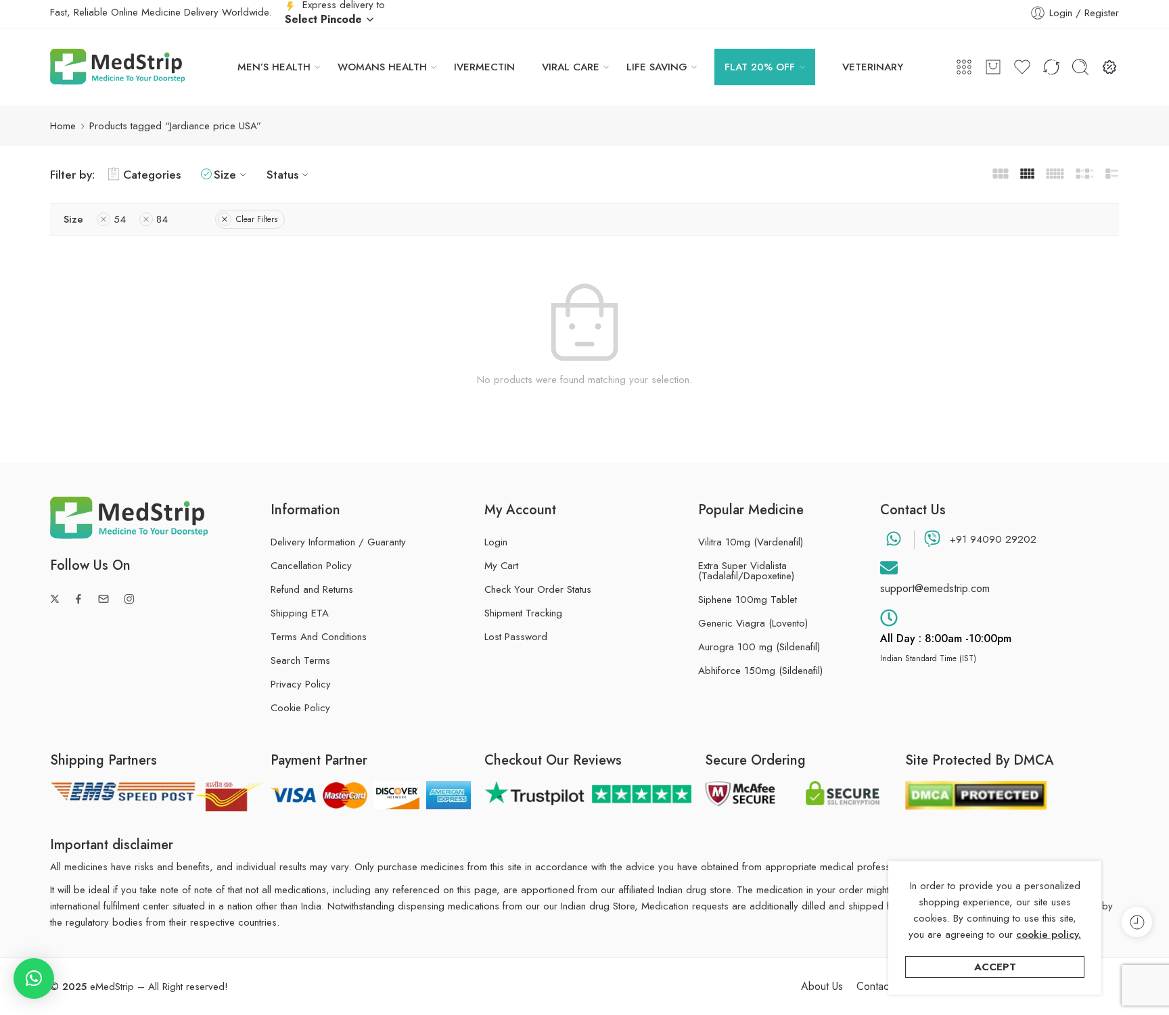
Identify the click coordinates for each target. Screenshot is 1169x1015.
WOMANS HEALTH (382, 67)
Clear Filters (256, 219)
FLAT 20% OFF (760, 67)
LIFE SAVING (656, 67)
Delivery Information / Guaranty (338, 542)
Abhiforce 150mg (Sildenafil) (760, 671)
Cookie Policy (300, 707)
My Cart (501, 565)
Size (225, 174)
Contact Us (881, 986)
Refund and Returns (312, 589)
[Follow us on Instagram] (129, 599)
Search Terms (300, 660)
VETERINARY (872, 67)
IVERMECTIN (484, 67)
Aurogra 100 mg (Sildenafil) (759, 647)
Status (282, 174)
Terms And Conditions (319, 636)
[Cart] (993, 67)
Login (495, 542)
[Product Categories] (964, 67)
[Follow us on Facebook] (78, 598)
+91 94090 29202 (993, 539)
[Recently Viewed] (1137, 922)
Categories (152, 174)
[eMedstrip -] (117, 67)
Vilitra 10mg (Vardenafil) (750, 542)
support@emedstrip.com (935, 588)
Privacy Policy (301, 684)
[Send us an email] (103, 599)
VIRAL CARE (570, 67)
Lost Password (515, 636)
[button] (34, 978)
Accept (995, 967)
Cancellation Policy (311, 565)
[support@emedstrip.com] (889, 568)
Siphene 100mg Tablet (747, 600)
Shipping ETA (300, 613)
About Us (822, 986)
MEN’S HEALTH (274, 67)
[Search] (1080, 67)
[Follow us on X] (55, 599)
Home (63, 125)
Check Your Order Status (537, 589)
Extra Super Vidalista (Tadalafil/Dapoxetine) (746, 571)
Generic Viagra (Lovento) (753, 623)
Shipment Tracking (523, 613)
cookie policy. (1048, 934)
